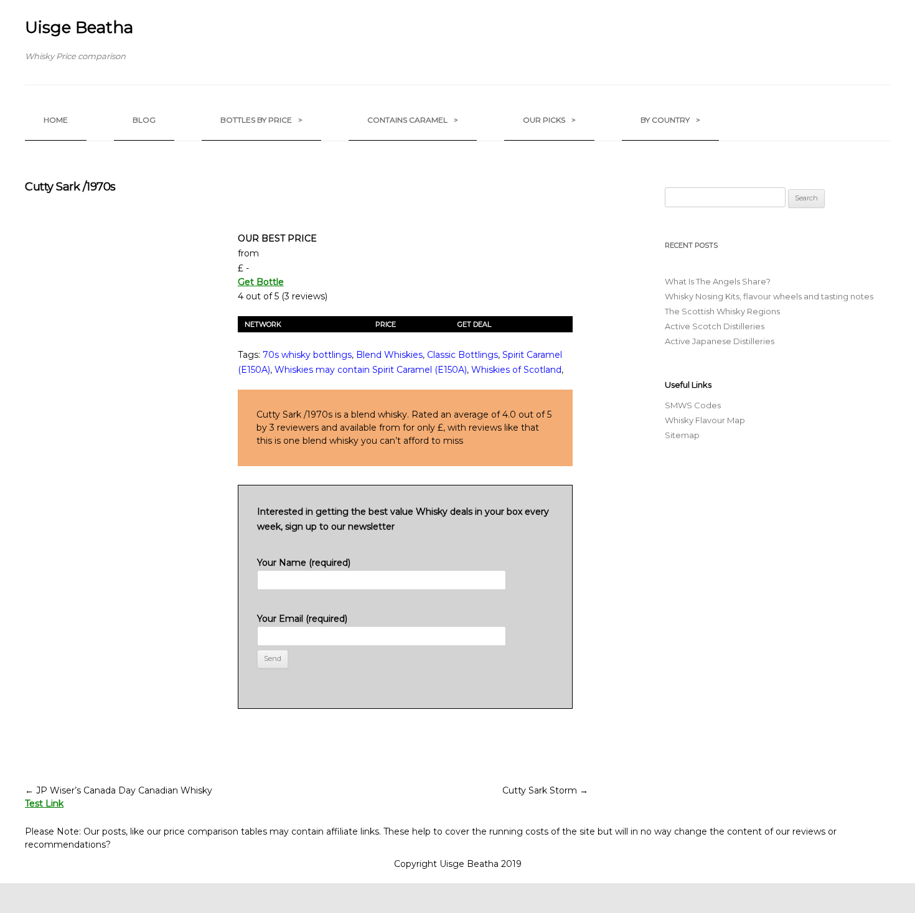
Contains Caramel (412, 119)
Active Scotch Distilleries (714, 326)
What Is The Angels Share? (718, 281)
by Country (670, 119)
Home (56, 119)
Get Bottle (261, 282)
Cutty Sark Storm (545, 790)
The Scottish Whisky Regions (722, 311)
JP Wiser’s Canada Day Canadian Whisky (118, 790)
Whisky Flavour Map (705, 420)
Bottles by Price (261, 119)
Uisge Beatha (79, 27)
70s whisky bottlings (307, 354)
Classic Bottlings (462, 354)
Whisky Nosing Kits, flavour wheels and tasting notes (769, 296)
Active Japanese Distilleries (719, 341)
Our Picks (549, 119)
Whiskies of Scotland (516, 369)
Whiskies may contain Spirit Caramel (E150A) (370, 369)
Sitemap (682, 435)
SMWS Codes (693, 405)
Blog (144, 119)
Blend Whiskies (389, 354)
